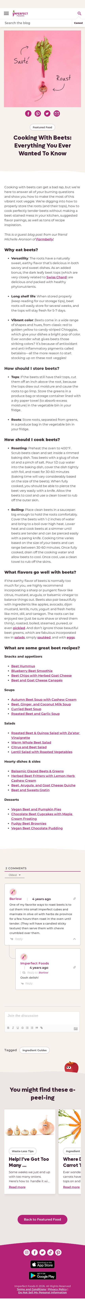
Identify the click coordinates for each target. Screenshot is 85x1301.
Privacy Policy (57, 1289)
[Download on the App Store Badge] (42, 1264)
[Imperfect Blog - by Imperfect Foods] (20, 13)
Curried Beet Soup (26, 709)
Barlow (43, 972)
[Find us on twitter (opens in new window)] (42, 1252)
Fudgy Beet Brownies (28, 823)
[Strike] (22, 1027)
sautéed (44, 637)
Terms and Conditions (31, 1289)
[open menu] (8, 13)
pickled (19, 628)
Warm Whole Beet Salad (31, 742)
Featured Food (42, 127)
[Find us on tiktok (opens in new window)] (50, 1252)
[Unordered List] (31, 1027)
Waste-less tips (23, 1151)
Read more (17, 1187)
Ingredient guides (35, 1050)
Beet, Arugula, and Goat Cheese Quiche (43, 785)
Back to (42, 1219)
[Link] (41, 1027)
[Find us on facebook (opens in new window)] (34, 1252)
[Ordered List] (27, 1027)
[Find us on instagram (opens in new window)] (27, 1252)
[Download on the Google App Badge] (42, 1275)
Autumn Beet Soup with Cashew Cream (43, 699)
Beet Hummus (23, 666)
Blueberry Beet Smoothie (32, 671)
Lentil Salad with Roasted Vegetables (41, 752)
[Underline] (17, 1027)
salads (19, 637)
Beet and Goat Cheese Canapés (36, 680)
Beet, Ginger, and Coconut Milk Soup (41, 704)
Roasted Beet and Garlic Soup (35, 714)
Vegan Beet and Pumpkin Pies (36, 809)
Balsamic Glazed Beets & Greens (37, 771)
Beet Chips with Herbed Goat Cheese (41, 675)
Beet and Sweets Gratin (30, 790)
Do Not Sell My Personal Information (42, 1292)
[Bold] (8, 1027)
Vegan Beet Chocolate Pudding (37, 828)
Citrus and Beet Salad (29, 747)
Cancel (78, 22)
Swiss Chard (56, 277)
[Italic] (12, 1027)
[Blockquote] (36, 1027)
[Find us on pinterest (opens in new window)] (58, 1252)
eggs (71, 637)
